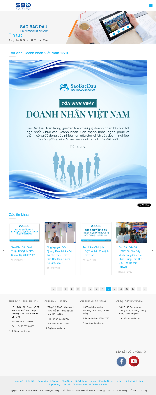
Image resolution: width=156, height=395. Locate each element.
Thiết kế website (68, 390)
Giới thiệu (30, 381)
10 (120, 289)
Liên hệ (66, 384)
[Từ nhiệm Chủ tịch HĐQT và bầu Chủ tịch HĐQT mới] (60, 232)
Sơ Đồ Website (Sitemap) (93, 390)
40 (133, 289)
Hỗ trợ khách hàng (134, 381)
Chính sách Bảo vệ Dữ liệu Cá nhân (90, 384)
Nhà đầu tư (67, 381)
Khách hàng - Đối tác (85, 381)
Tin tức (118, 381)
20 (127, 289)
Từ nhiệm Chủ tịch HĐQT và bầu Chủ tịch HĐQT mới (60, 251)
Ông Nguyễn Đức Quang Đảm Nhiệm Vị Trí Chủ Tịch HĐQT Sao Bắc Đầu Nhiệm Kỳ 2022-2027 (23, 255)
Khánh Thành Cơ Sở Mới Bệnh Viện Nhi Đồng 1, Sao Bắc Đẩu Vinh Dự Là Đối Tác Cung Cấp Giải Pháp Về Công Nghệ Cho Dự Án (132, 259)
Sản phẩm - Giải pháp (48, 381)
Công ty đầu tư (105, 381)
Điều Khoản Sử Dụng (117, 390)
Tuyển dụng (54, 384)
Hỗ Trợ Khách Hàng (138, 390)
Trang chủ (18, 381)
